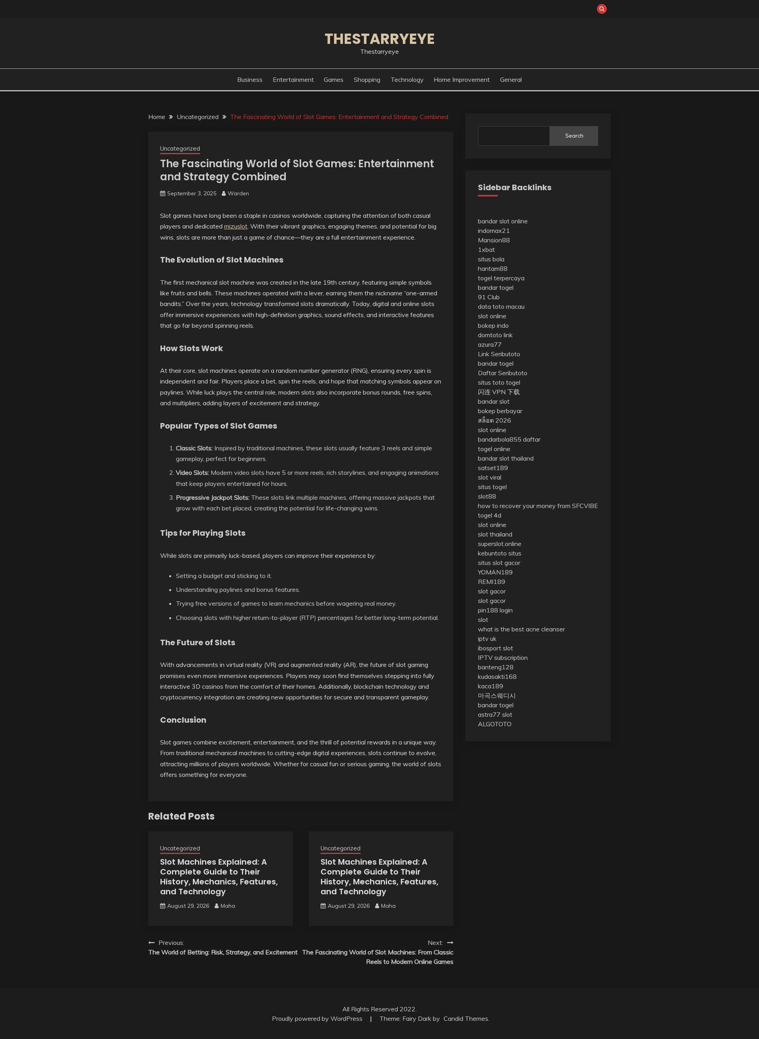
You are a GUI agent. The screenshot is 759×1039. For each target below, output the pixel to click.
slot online (492, 316)
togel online (494, 449)
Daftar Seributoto (502, 373)
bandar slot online (503, 221)
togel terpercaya (501, 278)
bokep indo (493, 325)
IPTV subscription (503, 657)
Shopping (367, 79)
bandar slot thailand (506, 458)
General (511, 79)
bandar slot (494, 401)
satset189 (493, 468)
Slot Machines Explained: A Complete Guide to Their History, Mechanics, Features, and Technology (219, 876)
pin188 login (495, 610)
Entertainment (293, 79)
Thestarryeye (380, 38)
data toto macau (501, 306)
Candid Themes (466, 1018)
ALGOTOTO (495, 724)
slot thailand (495, 534)
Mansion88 (494, 240)
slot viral (489, 477)
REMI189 (491, 582)
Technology (407, 79)
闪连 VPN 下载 (499, 392)
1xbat (486, 249)
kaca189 (490, 686)
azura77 (490, 344)
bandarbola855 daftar (509, 439)
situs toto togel (499, 382)
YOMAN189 (495, 572)
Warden (238, 193)
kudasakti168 (497, 676)
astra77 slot (495, 714)
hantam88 (493, 268)
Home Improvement (462, 79)
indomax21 (494, 230)
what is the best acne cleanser (521, 629)
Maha (228, 905)
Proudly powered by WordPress (318, 1018)
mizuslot (235, 226)
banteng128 (496, 667)
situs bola (491, 259)
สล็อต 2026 (494, 420)
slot (483, 619)
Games (334, 79)
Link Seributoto (499, 354)
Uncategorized (180, 148)
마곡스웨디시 (497, 695)
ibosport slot (495, 648)
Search (574, 135)
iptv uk (487, 638)
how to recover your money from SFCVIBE (538, 506)
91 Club (489, 297)
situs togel (492, 487)
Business (249, 79)
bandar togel (496, 287)
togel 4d (489, 515)
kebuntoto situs (499, 553)
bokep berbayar (500, 411)
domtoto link (495, 335)
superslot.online (499, 544)
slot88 (487, 496)
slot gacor (492, 591)
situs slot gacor (499, 563)
